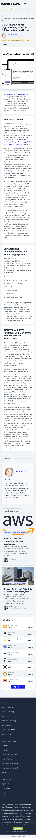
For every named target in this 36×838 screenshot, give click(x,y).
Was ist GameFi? (7, 734)
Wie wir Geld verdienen (9, 754)
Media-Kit (4, 772)
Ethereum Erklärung (8, 721)
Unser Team (5, 750)
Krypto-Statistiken (8, 730)
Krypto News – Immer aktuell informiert (15, 532)
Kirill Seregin (13, 559)
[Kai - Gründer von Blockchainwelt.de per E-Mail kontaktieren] (5, 479)
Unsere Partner (6, 759)
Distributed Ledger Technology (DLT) (17, 142)
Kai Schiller (21, 472)
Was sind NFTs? (7, 725)
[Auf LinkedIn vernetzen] (9, 479)
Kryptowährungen (13, 144)
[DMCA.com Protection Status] (18, 828)
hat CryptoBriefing (16, 94)
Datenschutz (6, 788)
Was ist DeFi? (6, 716)
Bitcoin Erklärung (7, 712)
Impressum (5, 784)
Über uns (4, 745)
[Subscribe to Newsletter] (24, 3)
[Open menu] (33, 4)
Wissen (7, 16)
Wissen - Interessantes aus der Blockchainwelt (16, 40)
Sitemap (4, 796)
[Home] (2, 16)
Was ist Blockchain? (8, 707)
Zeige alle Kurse (18, 687)
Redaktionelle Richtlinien (10, 768)
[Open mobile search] (28, 3)
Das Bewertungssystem (9, 763)
